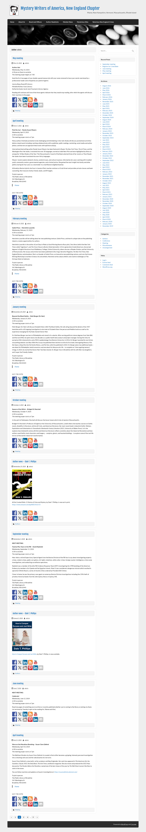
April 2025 (106, 108)
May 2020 (105, 215)
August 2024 (106, 120)
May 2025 (105, 106)
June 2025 (105, 104)
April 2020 (106, 217)
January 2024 (107, 131)
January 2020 (107, 224)
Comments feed (107, 265)
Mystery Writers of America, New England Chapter (60, 8)
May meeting (18, 58)
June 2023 (105, 142)
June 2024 (105, 122)
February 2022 (107, 172)
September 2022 (108, 160)
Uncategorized (107, 248)
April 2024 (106, 124)
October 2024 (107, 115)
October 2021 (107, 181)
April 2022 (106, 167)
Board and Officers (35, 22)
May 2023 (105, 144)
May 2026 (105, 90)
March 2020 (106, 219)
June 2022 (105, 163)
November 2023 (107, 133)
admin (27, 63)
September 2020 (108, 206)
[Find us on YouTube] (35, 99)
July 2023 (105, 140)
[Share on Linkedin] (35, 105)
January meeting (19, 307)
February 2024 (107, 129)
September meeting (20, 534)
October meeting (19, 400)
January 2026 (107, 99)
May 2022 (105, 165)
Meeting (17, 110)
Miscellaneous (107, 245)
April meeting (18, 120)
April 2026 (106, 92)
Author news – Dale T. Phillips (24, 461)
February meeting (20, 218)
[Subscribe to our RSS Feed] (30, 99)
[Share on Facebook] (14, 105)
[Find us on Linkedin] (25, 99)
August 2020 (106, 208)
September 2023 (108, 138)
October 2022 (107, 158)
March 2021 (106, 192)
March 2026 (106, 95)
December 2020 (107, 199)
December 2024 (107, 113)
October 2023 (107, 135)
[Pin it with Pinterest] (30, 105)
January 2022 (107, 174)
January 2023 (107, 154)
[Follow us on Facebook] (14, 99)
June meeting (18, 683)
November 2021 (107, 178)
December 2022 (107, 156)
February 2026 (107, 97)
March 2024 (106, 126)
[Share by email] (40, 105)
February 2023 (107, 151)
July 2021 (105, 185)
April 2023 (106, 147)
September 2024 (108, 117)
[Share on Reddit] (25, 105)
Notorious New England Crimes (103, 22)
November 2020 (107, 201)
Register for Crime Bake (110, 66)
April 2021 (106, 190)
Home (12, 22)
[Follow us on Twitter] (19, 99)
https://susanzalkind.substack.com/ (65, 772)
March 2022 (106, 169)
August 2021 (106, 183)
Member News (68, 22)
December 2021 (107, 176)
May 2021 (105, 187)
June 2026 (105, 88)
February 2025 (107, 110)
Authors (17, 524)
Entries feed (106, 262)
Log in (104, 260)
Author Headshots (52, 22)
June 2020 (105, 212)
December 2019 (107, 226)
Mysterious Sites (82, 22)
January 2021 (107, 197)
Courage (133, 824)
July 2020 (105, 210)
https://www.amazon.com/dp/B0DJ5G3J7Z (26, 504)
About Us (21, 22)
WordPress (124, 824)
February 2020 (107, 221)
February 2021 (107, 194)
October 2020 (107, 203)
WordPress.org (107, 267)
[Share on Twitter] (19, 105)
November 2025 (107, 101)
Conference (106, 241)
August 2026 (106, 86)
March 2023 (106, 149)
